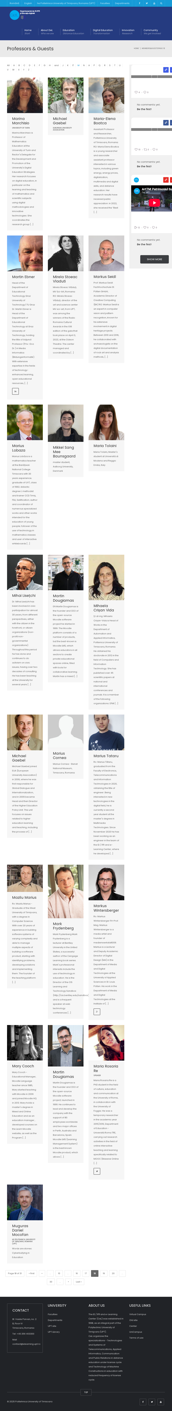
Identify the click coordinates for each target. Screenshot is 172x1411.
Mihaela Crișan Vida (104, 608)
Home (28, 32)
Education (73, 32)
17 (86, 1273)
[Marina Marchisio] (25, 95)
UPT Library (54, 1332)
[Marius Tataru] (106, 732)
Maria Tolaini (105, 445)
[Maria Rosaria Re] (106, 1043)
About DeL (47, 32)
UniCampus (135, 1332)
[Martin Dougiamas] (66, 572)
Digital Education (103, 32)
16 (77, 1273)
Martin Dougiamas (63, 598)
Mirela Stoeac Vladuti (65, 279)
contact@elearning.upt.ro (26, 1344)
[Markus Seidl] (106, 253)
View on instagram (166, 70)
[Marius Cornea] (66, 731)
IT (73, 65)
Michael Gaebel (60, 120)
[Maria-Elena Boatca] (106, 95)
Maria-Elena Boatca (105, 120)
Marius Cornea (59, 755)
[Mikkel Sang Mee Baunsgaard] (66, 423)
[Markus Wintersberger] (106, 882)
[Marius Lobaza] (25, 422)
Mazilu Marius (24, 897)
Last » (79, 1281)
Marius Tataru (106, 755)
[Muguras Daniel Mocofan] (25, 1202)
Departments (122, 3)
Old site (133, 1320)
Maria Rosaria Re (106, 1068)
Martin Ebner (23, 276)
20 (113, 1273)
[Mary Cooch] (25, 1042)
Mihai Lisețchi (23, 595)
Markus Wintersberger (106, 908)
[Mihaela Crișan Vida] (106, 577)
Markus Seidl (105, 276)
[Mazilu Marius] (25, 878)
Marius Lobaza (18, 448)
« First (31, 1273)
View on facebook (166, 122)
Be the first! (144, 109)
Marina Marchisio (20, 120)
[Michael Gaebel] (66, 95)
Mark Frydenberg (63, 926)
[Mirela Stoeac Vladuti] (66, 253)
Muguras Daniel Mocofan (20, 1230)
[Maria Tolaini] (106, 422)
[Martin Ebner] (25, 253)
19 (104, 1273)
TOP (86, 1392)
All (8, 65)
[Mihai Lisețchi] (25, 572)
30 (51, 1281)
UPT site (52, 1326)
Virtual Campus (137, 1314)
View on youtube (166, 180)
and (56, 65)
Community (152, 32)
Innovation (128, 32)
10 (59, 1273)
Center (133, 1326)
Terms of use (136, 1337)
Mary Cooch (23, 1066)
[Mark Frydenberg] (66, 891)
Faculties (105, 3)
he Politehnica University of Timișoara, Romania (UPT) (66, 3)
